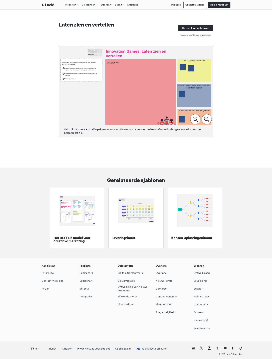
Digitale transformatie (131, 272)
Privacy (52, 348)
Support (198, 288)
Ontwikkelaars (202, 272)
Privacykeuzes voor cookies (93, 348)
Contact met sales (194, 4)
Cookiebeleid (123, 348)
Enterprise (132, 4)
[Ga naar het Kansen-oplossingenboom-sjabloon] (194, 218)
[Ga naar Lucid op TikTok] (240, 348)
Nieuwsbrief (201, 320)
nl (36, 348)
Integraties (86, 296)
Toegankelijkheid (166, 312)
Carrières (161, 288)
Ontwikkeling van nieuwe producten (132, 288)
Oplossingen (88, 4)
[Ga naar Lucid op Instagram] (209, 348)
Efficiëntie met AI (128, 296)
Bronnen (105, 4)
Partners (199, 312)
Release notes (202, 327)
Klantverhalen (164, 304)
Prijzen (45, 288)
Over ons (161, 272)
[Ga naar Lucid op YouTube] (225, 348)
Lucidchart (86, 280)
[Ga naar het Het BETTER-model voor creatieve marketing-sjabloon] (77, 218)
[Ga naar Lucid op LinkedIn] (193, 348)
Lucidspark (86, 272)
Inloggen (176, 4)
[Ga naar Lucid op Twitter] (201, 348)
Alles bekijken (126, 304)
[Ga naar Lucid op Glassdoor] (233, 348)
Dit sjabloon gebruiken (195, 27)
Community (201, 304)
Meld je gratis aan (219, 4)
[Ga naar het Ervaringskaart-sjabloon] (136, 218)
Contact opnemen (167, 296)
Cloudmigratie (126, 280)
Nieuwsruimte (164, 280)
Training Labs (202, 296)
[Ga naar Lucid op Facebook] (217, 348)
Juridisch (67, 348)
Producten (70, 4)
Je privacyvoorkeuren (154, 348)
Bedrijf (118, 4)
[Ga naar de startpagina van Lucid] (53, 5)
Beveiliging (200, 280)
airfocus (84, 288)
